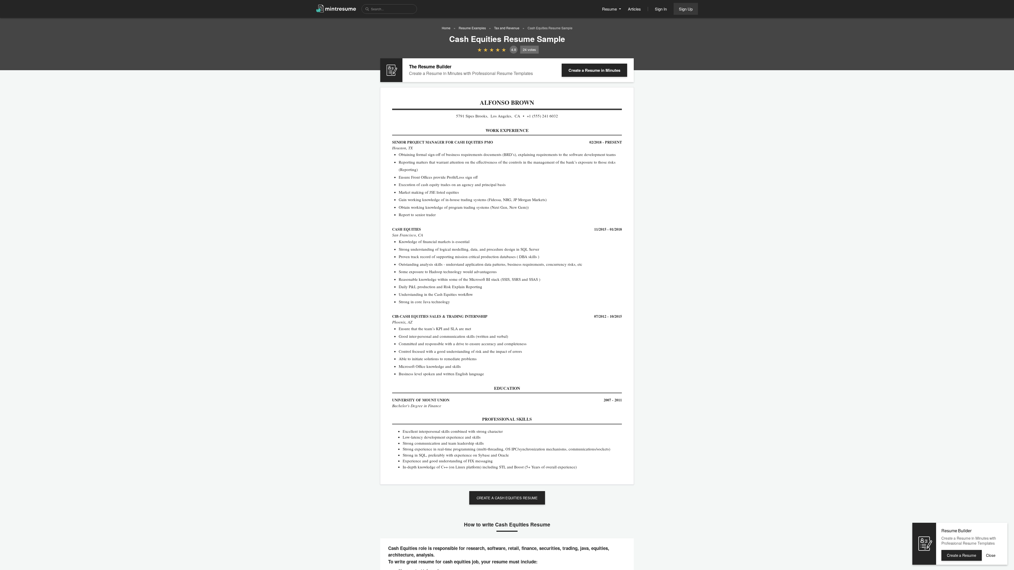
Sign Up (686, 9)
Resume (610, 9)
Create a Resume (594, 70)
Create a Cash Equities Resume (507, 497)
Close (991, 555)
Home (446, 28)
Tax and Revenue (506, 28)
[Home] (336, 8)
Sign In (661, 9)
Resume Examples (472, 28)
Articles (634, 9)
